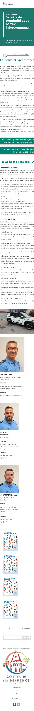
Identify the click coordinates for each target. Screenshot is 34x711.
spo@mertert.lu (17, 396)
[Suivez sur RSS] (18, 704)
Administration (11, 14)
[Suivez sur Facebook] (14, 704)
